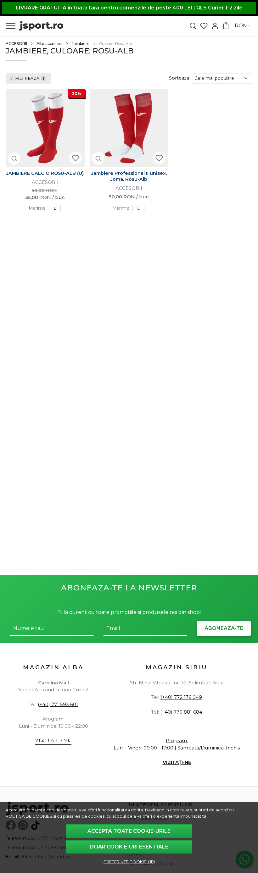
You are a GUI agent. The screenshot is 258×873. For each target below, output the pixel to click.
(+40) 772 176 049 (181, 697)
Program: (177, 740)
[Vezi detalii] (14, 158)
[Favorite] (204, 26)
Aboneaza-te (224, 628)
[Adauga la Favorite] (75, 158)
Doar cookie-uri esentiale (129, 847)
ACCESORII (16, 43)
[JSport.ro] (41, 26)
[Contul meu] (215, 26)
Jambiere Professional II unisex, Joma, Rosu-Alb (129, 176)
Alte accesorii (49, 43)
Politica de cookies (29, 816)
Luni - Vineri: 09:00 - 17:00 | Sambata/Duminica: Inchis (177, 748)
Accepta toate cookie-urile (129, 831)
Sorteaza (179, 78)
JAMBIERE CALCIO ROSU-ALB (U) (45, 173)
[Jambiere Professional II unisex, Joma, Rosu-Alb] (129, 128)
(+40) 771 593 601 (58, 704)
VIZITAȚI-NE (53, 740)
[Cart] (226, 26)
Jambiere (81, 43)
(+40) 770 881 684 (181, 712)
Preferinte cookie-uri (129, 861)
